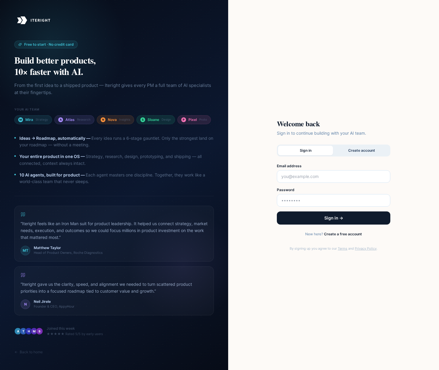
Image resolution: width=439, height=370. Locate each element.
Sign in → (333, 217)
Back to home (31, 352)
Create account (361, 150)
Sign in (305, 150)
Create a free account (343, 234)
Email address (289, 166)
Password (285, 190)
